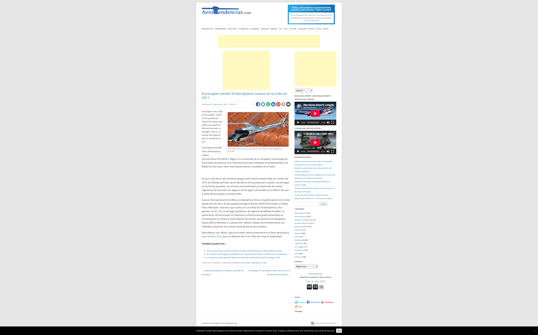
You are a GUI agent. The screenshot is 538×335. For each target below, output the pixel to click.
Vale (339, 331)
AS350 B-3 (236, 262)
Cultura (292, 29)
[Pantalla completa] (332, 122)
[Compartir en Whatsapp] (268, 105)
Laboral (273, 29)
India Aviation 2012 (212, 236)
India (264, 262)
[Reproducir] (298, 122)
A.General (254, 29)
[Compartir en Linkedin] (273, 105)
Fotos (318, 29)
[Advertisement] (269, 41)
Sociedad (302, 29)
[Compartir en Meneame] (283, 105)
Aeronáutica (207, 29)
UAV (285, 29)
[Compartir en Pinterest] (278, 105)
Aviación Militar (300, 226)
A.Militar (265, 29)
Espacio (311, 29)
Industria (232, 29)
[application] (315, 113)
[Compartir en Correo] (288, 105)
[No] (534, 330)
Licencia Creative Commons (325, 323)
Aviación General (301, 223)
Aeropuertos (221, 29)
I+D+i (281, 29)
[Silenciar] (328, 122)
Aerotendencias (226, 11)
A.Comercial (243, 29)
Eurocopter (245, 262)
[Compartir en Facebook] (258, 105)
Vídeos (326, 29)
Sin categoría (299, 246)
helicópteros (256, 262)
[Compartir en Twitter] (263, 105)
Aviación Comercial (302, 220)
